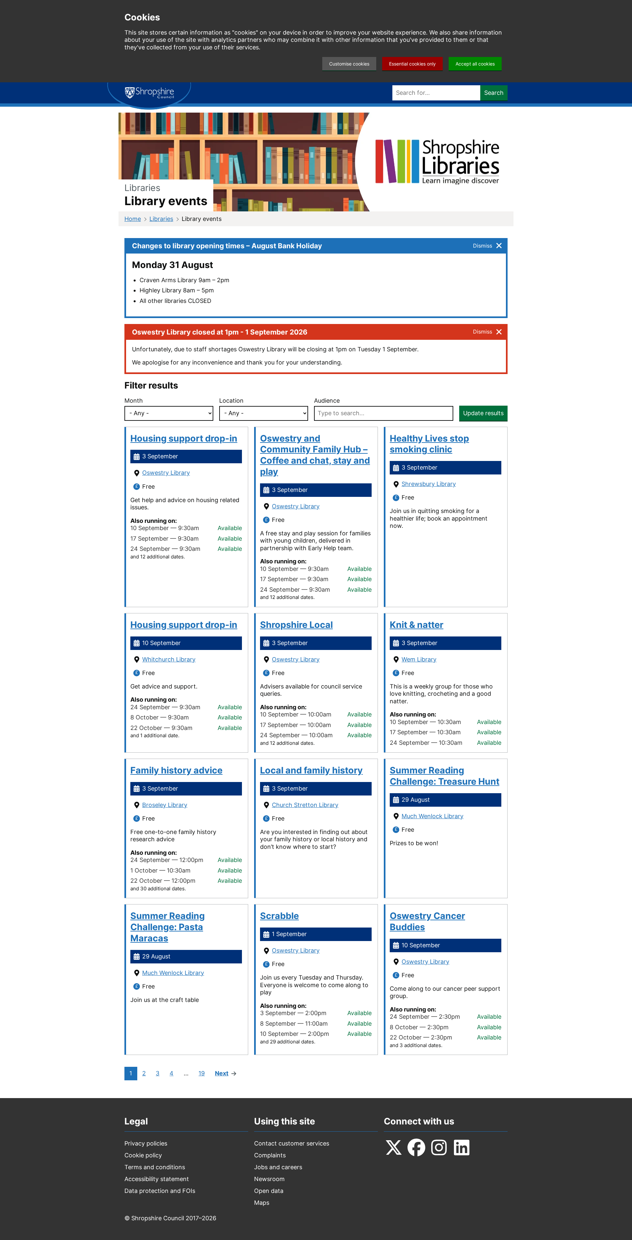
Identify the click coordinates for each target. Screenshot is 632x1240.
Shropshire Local (296, 624)
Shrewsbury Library (429, 483)
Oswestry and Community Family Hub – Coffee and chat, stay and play (315, 455)
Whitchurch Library (169, 659)
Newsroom (269, 1178)
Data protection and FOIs (159, 1190)
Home (132, 218)
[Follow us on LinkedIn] (462, 1147)
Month (133, 400)
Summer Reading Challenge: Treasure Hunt (444, 776)
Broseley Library (164, 804)
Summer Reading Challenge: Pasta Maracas (167, 927)
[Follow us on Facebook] (416, 1147)
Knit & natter (416, 624)
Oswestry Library (166, 472)
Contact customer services (291, 1143)
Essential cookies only (412, 64)
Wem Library (419, 659)
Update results (483, 413)
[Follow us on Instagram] (439, 1147)
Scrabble (279, 915)
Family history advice (176, 770)
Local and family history (311, 770)
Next (222, 1073)
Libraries (161, 218)
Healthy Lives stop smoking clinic (429, 444)
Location (231, 400)
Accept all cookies (475, 64)
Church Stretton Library (305, 804)
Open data (268, 1190)
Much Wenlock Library (432, 816)
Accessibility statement (156, 1178)
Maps (261, 1202)
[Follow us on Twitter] (394, 1147)
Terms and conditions (154, 1167)
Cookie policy (143, 1155)
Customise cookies (349, 64)
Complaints (270, 1155)
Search (494, 92)
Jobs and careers (278, 1167)
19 (201, 1073)
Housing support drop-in (183, 438)
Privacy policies (145, 1143)
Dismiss (482, 245)
